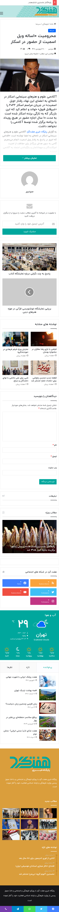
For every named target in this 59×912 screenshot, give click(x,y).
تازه (28, 667)
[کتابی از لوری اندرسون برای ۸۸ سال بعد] (48, 813)
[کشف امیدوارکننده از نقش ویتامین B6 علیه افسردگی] (48, 835)
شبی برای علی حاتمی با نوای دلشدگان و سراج (15, 379)
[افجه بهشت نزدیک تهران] (47, 694)
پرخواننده (47, 667)
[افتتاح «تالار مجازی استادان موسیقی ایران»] (11, 813)
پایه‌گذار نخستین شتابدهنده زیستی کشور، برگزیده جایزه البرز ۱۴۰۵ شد (33, 548)
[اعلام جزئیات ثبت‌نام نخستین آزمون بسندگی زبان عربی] (29, 835)
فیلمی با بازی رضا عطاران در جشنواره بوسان (44, 351)
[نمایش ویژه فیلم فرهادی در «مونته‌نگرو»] (15, 339)
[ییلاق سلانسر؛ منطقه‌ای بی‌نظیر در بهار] (47, 721)
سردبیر (51, 49)
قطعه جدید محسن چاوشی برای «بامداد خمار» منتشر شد (44, 379)
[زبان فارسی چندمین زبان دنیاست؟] (47, 708)
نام (55, 445)
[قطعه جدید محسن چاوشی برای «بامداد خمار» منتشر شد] (44, 367)
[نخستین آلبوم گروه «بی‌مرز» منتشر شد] (48, 824)
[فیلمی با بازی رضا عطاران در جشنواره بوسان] (44, 339)
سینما (38, 24)
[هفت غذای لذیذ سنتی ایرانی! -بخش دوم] (47, 735)
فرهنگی (45, 24)
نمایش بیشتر (30, 158)
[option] (29, 536)
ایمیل (54, 456)
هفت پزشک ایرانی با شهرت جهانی (21, 677)
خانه (52, 24)
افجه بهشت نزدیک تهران (25, 690)
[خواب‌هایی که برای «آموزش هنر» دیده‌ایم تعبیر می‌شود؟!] (11, 824)
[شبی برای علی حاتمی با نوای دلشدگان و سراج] (15, 367)
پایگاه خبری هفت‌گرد (37, 131)
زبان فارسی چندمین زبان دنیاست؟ (21, 704)
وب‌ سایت (52, 467)
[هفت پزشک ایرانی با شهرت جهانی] (47, 681)
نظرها (9, 667)
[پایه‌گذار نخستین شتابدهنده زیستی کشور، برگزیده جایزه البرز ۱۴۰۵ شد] (29, 813)
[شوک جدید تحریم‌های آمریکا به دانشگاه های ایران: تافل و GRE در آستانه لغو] (11, 835)
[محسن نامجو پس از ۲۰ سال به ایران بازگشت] (29, 824)
